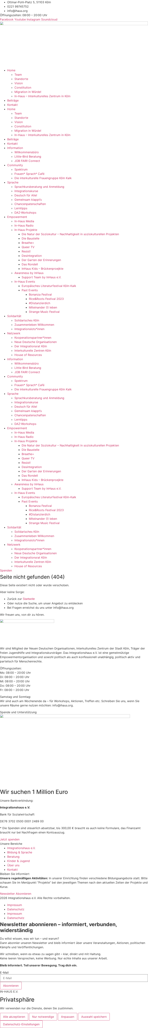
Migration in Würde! (27, 92)
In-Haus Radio (24, 225)
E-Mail (4, 972)
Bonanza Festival (40, 294)
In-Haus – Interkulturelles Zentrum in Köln (42, 96)
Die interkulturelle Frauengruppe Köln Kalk (43, 178)
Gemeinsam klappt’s (28, 199)
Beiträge (13, 100)
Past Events (30, 290)
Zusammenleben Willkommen (34, 324)
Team (18, 74)
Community (15, 165)
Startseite (29, 598)
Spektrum (21, 169)
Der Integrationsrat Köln (30, 346)
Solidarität (14, 316)
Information (15, 148)
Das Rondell (30, 264)
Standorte (21, 79)
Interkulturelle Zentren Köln (32, 350)
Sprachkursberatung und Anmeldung (39, 186)
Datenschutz (15, 909)
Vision (18, 83)
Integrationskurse (26, 191)
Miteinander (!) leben (43, 307)
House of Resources (28, 355)
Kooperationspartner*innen (32, 337)
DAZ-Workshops (25, 212)
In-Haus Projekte (25, 230)
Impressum (14, 905)
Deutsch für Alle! (25, 195)
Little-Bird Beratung (27, 156)
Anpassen (67, 1016)
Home (11, 70)
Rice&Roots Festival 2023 (46, 299)
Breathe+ (28, 243)
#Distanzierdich (39, 303)
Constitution (22, 87)
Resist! (26, 251)
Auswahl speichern (94, 1016)
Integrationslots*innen (29, 329)
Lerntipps (20, 208)
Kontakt (12, 105)
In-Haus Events (24, 281)
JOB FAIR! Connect (27, 161)
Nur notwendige (43, 1016)
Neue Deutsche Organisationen (35, 342)
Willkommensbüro (26, 152)
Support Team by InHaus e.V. (41, 277)
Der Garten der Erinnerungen (41, 260)
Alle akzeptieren (14, 1016)
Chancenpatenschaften (30, 204)
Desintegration (32, 255)
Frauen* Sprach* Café (29, 174)
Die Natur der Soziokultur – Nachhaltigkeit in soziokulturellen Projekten (70, 234)
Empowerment (17, 217)
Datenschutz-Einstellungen (21, 1024)
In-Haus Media (24, 221)
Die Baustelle (30, 238)
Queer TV (28, 247)
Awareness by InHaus (28, 273)
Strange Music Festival (44, 312)
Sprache (12, 182)
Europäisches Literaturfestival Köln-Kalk (49, 286)
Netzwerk (13, 333)
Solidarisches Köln (26, 320)
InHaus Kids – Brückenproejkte (42, 268)
